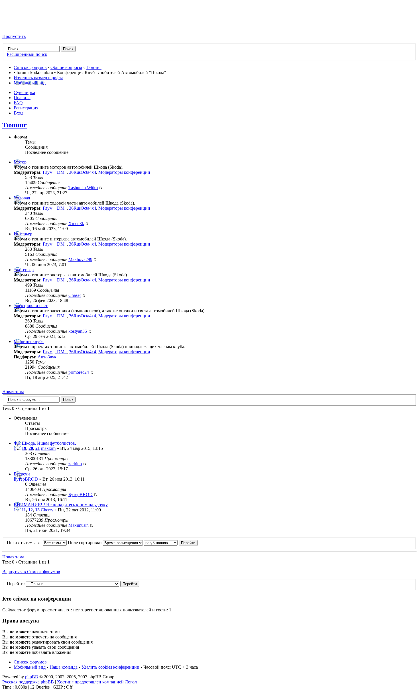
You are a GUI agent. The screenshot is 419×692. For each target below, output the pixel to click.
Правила (22, 97)
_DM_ (61, 172)
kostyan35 (77, 331)
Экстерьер (24, 269)
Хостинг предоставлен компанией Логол (97, 681)
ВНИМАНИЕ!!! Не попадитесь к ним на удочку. (61, 504)
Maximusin (78, 525)
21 (37, 448)
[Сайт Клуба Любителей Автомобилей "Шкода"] (30, 26)
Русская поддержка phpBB (28, 681)
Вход (18, 113)
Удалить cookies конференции (110, 667)
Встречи (22, 473)
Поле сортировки (85, 542)
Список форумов (30, 67)
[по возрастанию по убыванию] (171, 542)
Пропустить (14, 36)
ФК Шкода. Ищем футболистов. (45, 443)
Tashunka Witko (83, 187)
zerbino (75, 463)
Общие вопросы (66, 67)
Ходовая (22, 197)
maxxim (48, 448)
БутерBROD (26, 479)
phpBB (31, 676)
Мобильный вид (30, 82)
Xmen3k (76, 223)
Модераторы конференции (124, 172)
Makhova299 (80, 259)
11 (24, 509)
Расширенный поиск (27, 54)
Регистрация (26, 107)
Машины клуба (29, 341)
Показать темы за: (25, 542)
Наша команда (64, 667)
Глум (47, 172)
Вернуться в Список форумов (31, 571)
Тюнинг (93, 67)
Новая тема (13, 391)
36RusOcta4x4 (82, 172)
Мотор (20, 162)
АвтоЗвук (47, 356)
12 (30, 509)
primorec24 (78, 372)
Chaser (74, 295)
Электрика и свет (31, 305)
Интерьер (23, 233)
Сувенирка (24, 92)
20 (31, 448)
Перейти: (16, 583)
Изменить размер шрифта (38, 77)
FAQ (18, 102)
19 (24, 448)
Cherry (47, 509)
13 (37, 509)
